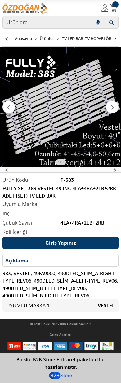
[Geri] (6, 38)
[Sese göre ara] (98, 22)
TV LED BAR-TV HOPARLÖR (86, 38)
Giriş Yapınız (60, 242)
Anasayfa (23, 38)
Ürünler (47, 38)
